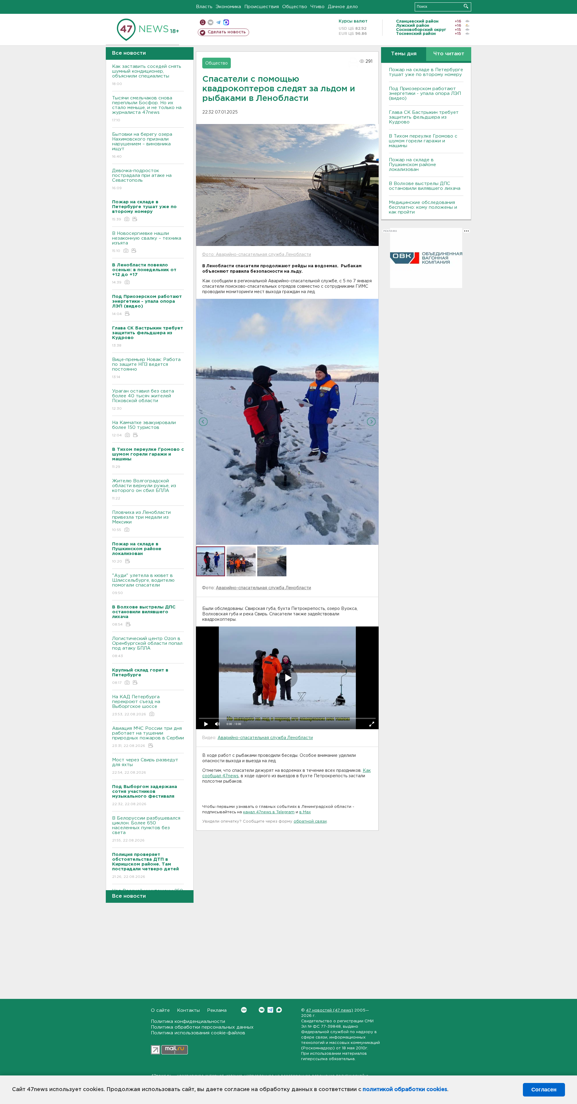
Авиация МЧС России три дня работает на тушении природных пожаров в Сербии (148, 737)
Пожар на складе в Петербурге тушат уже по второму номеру (426, 72)
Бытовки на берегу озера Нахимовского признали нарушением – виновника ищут (142, 145)
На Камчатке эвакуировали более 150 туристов (144, 429)
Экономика (228, 7)
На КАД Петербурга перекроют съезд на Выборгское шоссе (136, 705)
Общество (294, 7)
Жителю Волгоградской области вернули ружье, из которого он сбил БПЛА (144, 489)
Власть (204, 7)
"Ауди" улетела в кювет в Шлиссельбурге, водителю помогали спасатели (143, 584)
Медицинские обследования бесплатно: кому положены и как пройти (423, 207)
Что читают (448, 54)
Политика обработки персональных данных (202, 1027)
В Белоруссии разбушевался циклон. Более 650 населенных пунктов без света (146, 829)
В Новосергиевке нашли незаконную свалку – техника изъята (146, 242)
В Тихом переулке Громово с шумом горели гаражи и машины (423, 141)
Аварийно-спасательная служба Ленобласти (263, 588)
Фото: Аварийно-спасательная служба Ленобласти (256, 254)
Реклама (217, 1010)
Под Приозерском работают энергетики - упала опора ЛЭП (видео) (425, 93)
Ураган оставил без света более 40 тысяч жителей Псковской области (143, 399)
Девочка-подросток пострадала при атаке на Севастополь (142, 179)
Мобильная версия (203, 22)
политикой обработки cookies (405, 1089)
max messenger (226, 22)
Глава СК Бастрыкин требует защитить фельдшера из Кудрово (424, 117)
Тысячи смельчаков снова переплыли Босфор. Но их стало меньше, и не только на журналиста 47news (147, 109)
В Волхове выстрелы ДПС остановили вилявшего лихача (424, 186)
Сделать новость (227, 32)
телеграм (218, 22)
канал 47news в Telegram (269, 812)
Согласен (544, 1090)
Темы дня (404, 54)
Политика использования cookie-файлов (198, 1033)
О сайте (160, 1010)
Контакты (188, 1010)
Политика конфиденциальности (188, 1022)
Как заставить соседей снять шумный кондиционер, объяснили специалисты (146, 75)
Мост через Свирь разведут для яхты (145, 766)
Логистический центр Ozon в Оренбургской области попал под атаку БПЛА (147, 647)
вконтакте (210, 22)
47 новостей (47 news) (329, 1010)
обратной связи (310, 821)
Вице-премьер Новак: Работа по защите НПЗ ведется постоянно (146, 368)
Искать (466, 6)
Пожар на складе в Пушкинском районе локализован (412, 164)
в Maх (305, 812)
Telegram (270, 1010)
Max (279, 1010)
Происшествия (261, 7)
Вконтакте (261, 1010)
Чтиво (317, 7)
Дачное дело (343, 7)
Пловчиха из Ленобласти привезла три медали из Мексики (141, 521)
